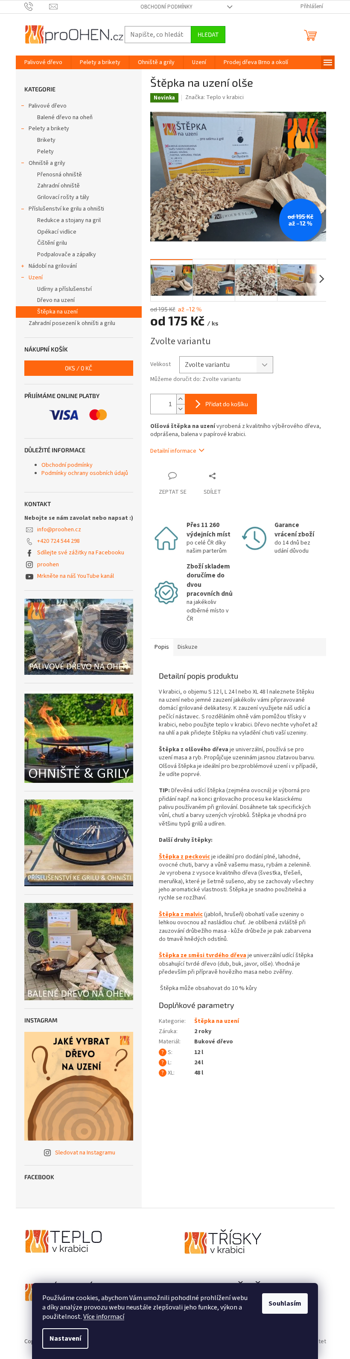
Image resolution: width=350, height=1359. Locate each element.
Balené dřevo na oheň (65, 117)
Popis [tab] (162, 647)
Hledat (208, 34)
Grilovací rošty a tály (63, 197)
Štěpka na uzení (57, 312)
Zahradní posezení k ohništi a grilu (72, 323)
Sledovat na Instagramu (85, 1152)
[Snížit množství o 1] (180, 409)
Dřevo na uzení (56, 300)
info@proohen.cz (59, 529)
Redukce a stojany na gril (69, 220)
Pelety (45, 151)
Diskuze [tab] (188, 647)
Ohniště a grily (47, 163)
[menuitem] (43, 62)
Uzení (36, 277)
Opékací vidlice (56, 232)
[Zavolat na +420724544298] (37, 6)
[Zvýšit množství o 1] (180, 399)
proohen (48, 564)
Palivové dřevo (48, 106)
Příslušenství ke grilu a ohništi (66, 209)
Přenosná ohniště (59, 174)
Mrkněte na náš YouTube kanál (75, 576)
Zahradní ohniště (58, 186)
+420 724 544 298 (58, 541)
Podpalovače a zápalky (66, 254)
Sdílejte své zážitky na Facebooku (80, 552)
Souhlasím (284, 1303)
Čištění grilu (52, 243)
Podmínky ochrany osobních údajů (84, 473)
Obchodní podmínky (166, 7)
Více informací (103, 1316)
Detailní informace (173, 451)
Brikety (46, 140)
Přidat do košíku (226, 403)
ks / (78, 368)
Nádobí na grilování (53, 266)
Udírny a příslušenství (64, 289)
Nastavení (65, 1338)
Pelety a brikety (49, 128)
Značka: (214, 97)
